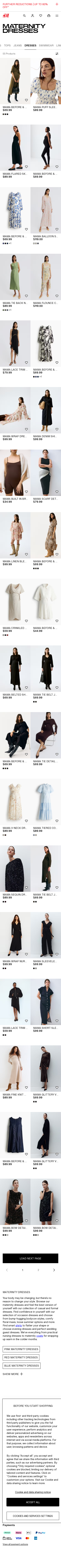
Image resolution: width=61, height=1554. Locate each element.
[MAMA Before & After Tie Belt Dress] (15, 210)
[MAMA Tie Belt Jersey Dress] (45, 668)
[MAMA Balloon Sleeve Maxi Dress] (45, 210)
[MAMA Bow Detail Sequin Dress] (15, 1202)
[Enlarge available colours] (6, 114)
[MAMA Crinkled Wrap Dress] (15, 602)
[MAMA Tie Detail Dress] (45, 735)
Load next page (30, 1258)
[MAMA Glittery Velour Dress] (45, 1068)
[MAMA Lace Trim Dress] (15, 343)
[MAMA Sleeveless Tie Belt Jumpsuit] (45, 935)
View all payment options (15, 1544)
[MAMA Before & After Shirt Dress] (15, 81)
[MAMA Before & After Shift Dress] (15, 1135)
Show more (11, 1374)
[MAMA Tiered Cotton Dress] (45, 802)
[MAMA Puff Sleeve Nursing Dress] (45, 81)
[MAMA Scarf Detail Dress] (45, 473)
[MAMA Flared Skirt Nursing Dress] (15, 148)
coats (39, 1335)
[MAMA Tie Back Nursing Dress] (15, 277)
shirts (19, 1325)
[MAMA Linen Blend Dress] (15, 535)
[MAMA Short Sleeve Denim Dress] (45, 1002)
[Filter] (56, 54)
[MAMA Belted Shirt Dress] (15, 668)
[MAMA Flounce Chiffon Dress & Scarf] (45, 277)
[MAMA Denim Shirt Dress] (45, 410)
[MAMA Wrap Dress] (15, 410)
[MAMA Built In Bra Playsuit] (15, 473)
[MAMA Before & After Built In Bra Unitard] (45, 148)
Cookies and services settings (33, 1515)
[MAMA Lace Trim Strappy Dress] (15, 1002)
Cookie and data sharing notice (33, 1492)
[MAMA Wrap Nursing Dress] (15, 935)
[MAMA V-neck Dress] (15, 802)
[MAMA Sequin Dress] (15, 868)
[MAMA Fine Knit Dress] (15, 1068)
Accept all (33, 1502)
